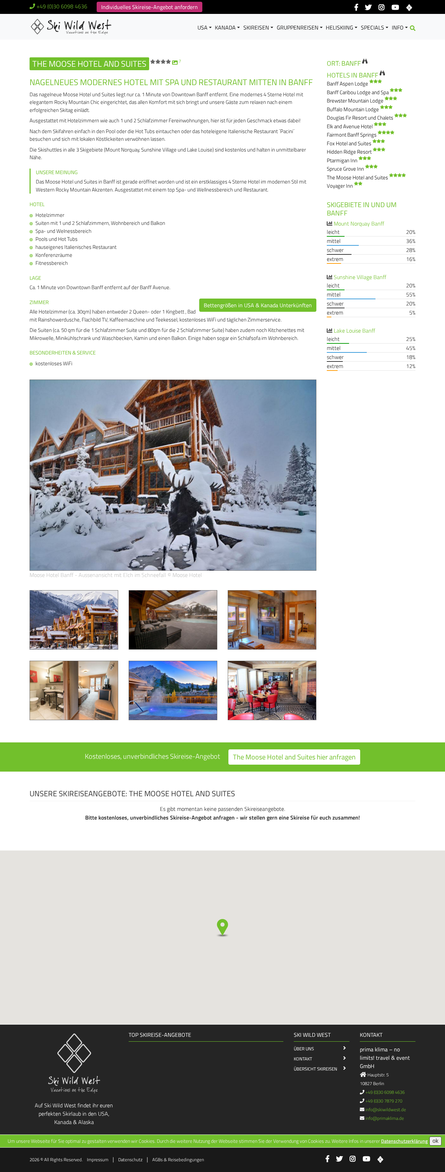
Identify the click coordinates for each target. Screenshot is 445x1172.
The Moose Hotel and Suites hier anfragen (294, 756)
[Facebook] (356, 7)
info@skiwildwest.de (385, 1109)
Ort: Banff (344, 63)
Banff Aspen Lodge (348, 84)
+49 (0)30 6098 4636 (62, 6)
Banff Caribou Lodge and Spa (358, 92)
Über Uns (304, 1048)
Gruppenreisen (297, 27)
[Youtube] (395, 7)
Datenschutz (130, 1159)
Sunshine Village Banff (360, 277)
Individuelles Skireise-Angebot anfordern (149, 7)
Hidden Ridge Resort (350, 152)
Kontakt (303, 1058)
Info (398, 27)
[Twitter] (368, 7)
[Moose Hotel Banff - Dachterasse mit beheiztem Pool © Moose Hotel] (173, 689)
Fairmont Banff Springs (352, 135)
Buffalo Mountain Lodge (353, 109)
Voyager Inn (340, 186)
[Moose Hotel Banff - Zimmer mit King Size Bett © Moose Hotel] (74, 689)
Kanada (225, 27)
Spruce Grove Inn (346, 169)
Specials (372, 27)
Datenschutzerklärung (404, 1141)
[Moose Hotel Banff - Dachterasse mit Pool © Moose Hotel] (173, 619)
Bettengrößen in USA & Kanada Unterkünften (258, 305)
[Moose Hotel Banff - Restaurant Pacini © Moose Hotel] (272, 689)
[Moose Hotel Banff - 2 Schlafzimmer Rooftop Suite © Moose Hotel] (272, 619)
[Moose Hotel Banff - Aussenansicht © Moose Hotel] (74, 619)
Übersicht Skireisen (315, 1068)
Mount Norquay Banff (359, 223)
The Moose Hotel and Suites (358, 177)
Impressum (97, 1159)
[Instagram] (382, 7)
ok (435, 1141)
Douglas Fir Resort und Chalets (360, 118)
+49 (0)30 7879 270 (383, 1100)
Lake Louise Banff (354, 330)
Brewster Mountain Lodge (356, 101)
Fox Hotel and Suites (349, 143)
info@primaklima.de (384, 1118)
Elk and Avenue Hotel (350, 126)
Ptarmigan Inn (342, 160)
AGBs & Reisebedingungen (178, 1159)
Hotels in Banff (352, 75)
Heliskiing (339, 27)
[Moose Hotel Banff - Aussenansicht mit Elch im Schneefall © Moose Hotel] (173, 474)
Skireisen (256, 27)
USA (202, 27)
